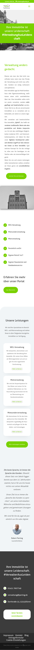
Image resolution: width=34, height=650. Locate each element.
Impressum (8, 635)
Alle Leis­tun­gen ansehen (17, 444)
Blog (26, 635)
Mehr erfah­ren (17, 369)
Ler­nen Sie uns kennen (16, 176)
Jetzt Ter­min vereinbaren (17, 614)
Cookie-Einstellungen (16, 640)
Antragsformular (16, 637)
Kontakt (18, 635)
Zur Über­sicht (10, 290)
